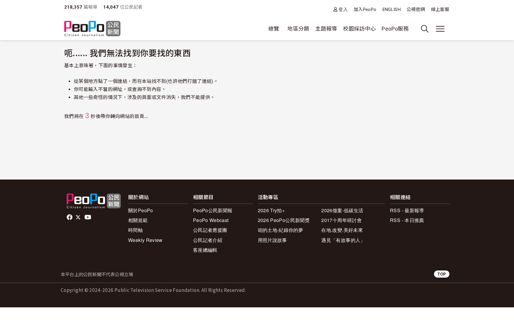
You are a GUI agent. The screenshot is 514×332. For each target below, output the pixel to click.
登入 (343, 9)
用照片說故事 (272, 240)
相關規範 (138, 220)
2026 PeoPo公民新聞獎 (284, 220)
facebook (70, 217)
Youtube (88, 217)
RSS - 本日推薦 (407, 220)
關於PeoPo (140, 210)
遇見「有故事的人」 (343, 240)
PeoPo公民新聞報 (213, 210)
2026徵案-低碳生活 (342, 210)
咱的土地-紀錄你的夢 (280, 229)
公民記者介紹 (207, 240)
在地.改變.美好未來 (342, 229)
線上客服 (440, 9)
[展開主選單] (440, 29)
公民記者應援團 (210, 229)
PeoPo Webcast (211, 220)
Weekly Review (145, 240)
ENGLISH (392, 9)
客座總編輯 (205, 249)
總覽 (273, 29)
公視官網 (416, 9)
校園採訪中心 (359, 29)
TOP (442, 274)
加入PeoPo (365, 9)
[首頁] (92, 29)
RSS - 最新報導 (407, 210)
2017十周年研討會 (341, 220)
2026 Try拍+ (271, 210)
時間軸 (135, 229)
